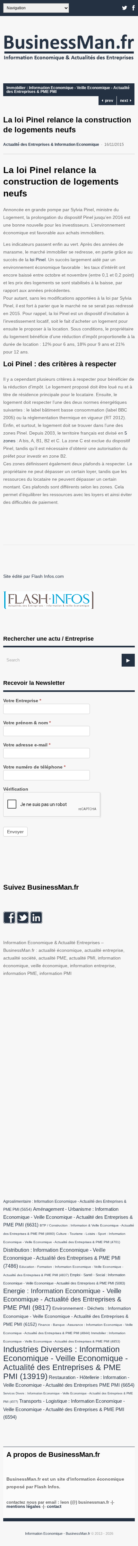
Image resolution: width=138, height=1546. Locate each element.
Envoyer (15, 831)
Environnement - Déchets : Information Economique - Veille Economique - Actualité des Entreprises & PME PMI (67, 1316)
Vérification (15, 789)
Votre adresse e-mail (26, 745)
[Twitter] (124, 8)
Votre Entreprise (22, 700)
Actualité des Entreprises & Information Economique (51, 144)
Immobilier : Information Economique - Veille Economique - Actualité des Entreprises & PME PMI (68, 90)
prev (108, 100)
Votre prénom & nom (27, 722)
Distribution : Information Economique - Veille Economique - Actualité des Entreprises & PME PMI (61, 1258)
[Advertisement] (51, 1086)
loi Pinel (38, 259)
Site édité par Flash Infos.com (33, 576)
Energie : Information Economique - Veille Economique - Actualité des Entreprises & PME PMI (62, 1299)
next (125, 100)
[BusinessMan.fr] (69, 62)
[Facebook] (133, 8)
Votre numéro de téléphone (34, 767)
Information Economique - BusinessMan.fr (57, 1533)
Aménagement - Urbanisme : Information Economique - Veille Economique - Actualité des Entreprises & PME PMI (68, 1217)
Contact (54, 1506)
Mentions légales (23, 1506)
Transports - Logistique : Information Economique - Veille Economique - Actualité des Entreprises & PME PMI (64, 1409)
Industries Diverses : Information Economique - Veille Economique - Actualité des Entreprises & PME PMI (65, 1363)
